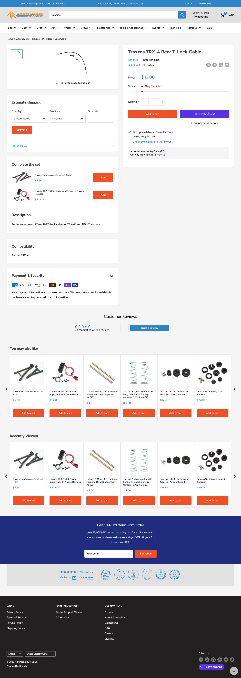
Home (10, 39)
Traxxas (133, 59)
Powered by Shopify (17, 666)
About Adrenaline (115, 617)
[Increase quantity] (162, 101)
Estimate (22, 129)
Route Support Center (69, 612)
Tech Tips (175, 27)
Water (67, 27)
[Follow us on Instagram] (213, 659)
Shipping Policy (16, 628)
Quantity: (133, 101)
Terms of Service (17, 617)
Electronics (103, 27)
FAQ (107, 628)
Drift (39, 27)
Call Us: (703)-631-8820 (198, 3)
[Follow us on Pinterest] (219, 659)
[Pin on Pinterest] (214, 64)
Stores (109, 612)
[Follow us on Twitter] (207, 659)
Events (156, 27)
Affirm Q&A (63, 617)
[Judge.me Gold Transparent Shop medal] (119, 574)
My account (200, 16)
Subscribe (146, 553)
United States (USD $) (37, 653)
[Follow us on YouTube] (226, 659)
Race (9, 27)
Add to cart (152, 113)
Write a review (149, 327)
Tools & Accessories (131, 27)
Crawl (84, 27)
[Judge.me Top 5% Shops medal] (161, 574)
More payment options (204, 122)
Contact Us (111, 622)
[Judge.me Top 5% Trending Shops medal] (174, 574)
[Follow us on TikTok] (232, 659)
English (12, 653)
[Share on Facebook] (208, 64)
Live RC (109, 638)
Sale (209, 27)
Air (53, 27)
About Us (192, 27)
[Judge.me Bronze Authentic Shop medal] (147, 574)
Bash (24, 27)
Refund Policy (19, 145)
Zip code (93, 111)
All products (22, 39)
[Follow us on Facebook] (201, 659)
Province (55, 111)
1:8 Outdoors (43, 3)
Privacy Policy (15, 612)
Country (16, 111)
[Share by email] (227, 64)
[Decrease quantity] (144, 101)
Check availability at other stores (152, 141)
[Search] (182, 15)
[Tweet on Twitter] (221, 64)
